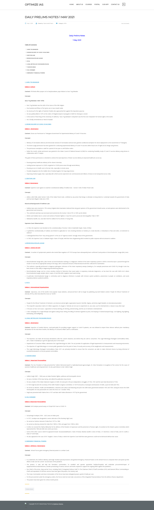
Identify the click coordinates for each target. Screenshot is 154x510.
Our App (105, 4)
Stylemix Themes (58, 504)
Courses (88, 4)
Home (71, 4)
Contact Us (115, 4)
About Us (79, 4)
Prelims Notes (29, 489)
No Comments (125, 23)
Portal (97, 4)
